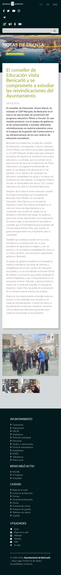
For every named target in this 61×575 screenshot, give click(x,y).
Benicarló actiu (22, 466)
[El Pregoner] (10, 24)
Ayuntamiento (21, 419)
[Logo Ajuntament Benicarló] (12, 4)
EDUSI (15, 454)
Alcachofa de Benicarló (23, 500)
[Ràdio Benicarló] (15, 24)
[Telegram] (4, 17)
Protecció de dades (32, 561)
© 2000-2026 (16, 558)
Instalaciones (18, 451)
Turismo (16, 497)
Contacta (28, 564)
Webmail (18, 536)
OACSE (16, 431)
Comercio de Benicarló (23, 493)
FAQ (55, 5)
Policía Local (18, 460)
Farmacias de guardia (22, 509)
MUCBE (16, 472)
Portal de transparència (23, 447)
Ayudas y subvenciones (23, 444)
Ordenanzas (18, 435)
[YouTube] (13, 11)
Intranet (17, 539)
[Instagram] (19, 11)
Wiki (16, 542)
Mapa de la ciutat (20, 490)
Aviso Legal (17, 561)
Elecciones (17, 441)
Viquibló (16, 516)
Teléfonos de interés (21, 513)
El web (17, 545)
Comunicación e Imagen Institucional (20, 51)
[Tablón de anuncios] (4, 24)
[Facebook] (3, 11)
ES (48, 5)
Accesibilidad (16, 564)
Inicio (16, 529)
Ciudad (15, 484)
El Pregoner (18, 475)
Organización (18, 428)
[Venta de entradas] (20, 24)
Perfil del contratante (22, 438)
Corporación (18, 425)
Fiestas (16, 503)
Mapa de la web (21, 533)
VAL (41, 5)
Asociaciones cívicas (21, 506)
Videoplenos (18, 457)
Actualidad (17, 478)
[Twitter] (8, 11)
